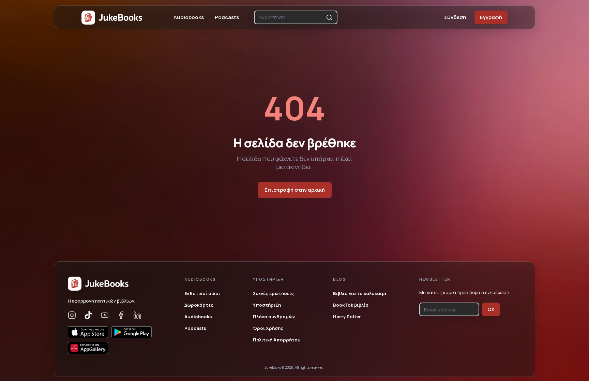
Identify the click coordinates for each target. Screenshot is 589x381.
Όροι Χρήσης (268, 328)
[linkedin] (137, 315)
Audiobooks (188, 17)
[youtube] (105, 315)
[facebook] (121, 315)
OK (491, 309)
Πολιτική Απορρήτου (276, 340)
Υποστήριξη (267, 305)
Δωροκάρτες (198, 305)
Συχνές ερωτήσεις (273, 293)
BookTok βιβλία (350, 305)
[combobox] (291, 17)
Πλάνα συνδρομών (274, 316)
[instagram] (72, 315)
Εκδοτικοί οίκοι (202, 293)
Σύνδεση (455, 17)
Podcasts (227, 17)
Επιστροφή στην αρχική (295, 189)
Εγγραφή (491, 17)
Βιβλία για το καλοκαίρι (360, 293)
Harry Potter (347, 316)
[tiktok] (88, 315)
